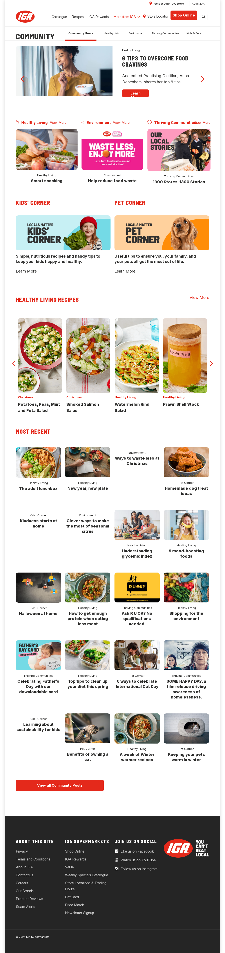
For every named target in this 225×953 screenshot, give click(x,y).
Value (69, 867)
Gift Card (72, 897)
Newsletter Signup (79, 913)
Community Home (80, 33)
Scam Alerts (25, 906)
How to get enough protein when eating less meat (87, 618)
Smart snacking (46, 180)
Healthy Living (112, 33)
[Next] (202, 79)
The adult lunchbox (38, 488)
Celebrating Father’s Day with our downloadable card (38, 686)
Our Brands (25, 891)
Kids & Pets (194, 33)
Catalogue (59, 17)
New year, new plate (87, 488)
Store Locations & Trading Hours (85, 886)
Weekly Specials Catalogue (86, 875)
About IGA (198, 3)
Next (211, 361)
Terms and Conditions (33, 859)
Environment (136, 33)
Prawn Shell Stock (181, 404)
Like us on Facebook (137, 851)
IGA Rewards (99, 17)
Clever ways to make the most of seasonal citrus (87, 526)
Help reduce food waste (112, 180)
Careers (22, 883)
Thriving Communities (165, 33)
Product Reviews (29, 899)
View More (58, 122)
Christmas (25, 397)
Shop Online (184, 15)
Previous (13, 361)
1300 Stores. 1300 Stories (179, 182)
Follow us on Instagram (139, 869)
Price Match (74, 905)
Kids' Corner (38, 515)
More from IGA (124, 17)
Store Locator (157, 16)
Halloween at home (38, 613)
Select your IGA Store (169, 3)
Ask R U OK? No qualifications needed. (137, 618)
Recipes (78, 17)
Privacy (22, 851)
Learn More (26, 271)
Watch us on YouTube (138, 860)
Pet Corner (186, 482)
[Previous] (23, 79)
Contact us (24, 875)
